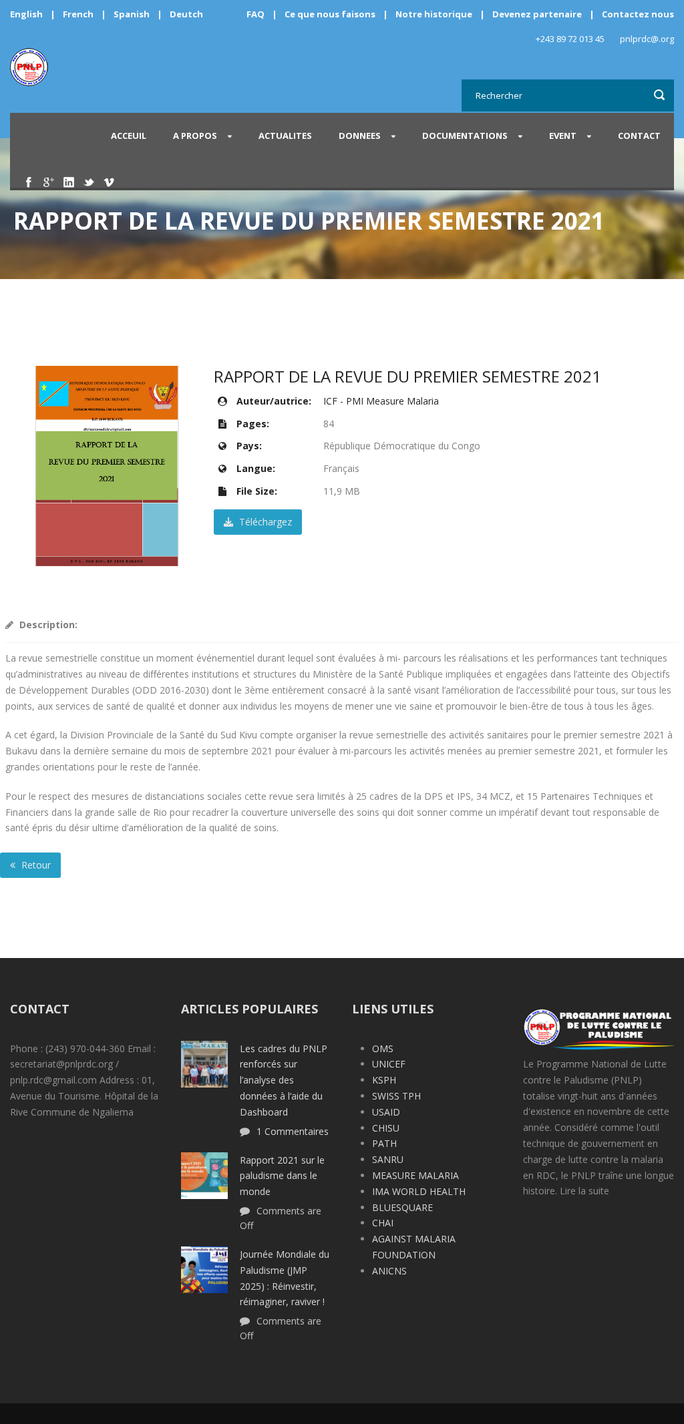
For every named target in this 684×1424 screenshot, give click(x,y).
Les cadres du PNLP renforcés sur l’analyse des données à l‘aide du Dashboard (283, 1080)
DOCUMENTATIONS (465, 136)
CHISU (385, 1128)
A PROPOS (195, 136)
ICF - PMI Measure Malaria (381, 401)
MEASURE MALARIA (415, 1175)
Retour (35, 865)
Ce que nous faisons (330, 14)
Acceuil (128, 136)
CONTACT (639, 136)
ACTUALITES (285, 136)
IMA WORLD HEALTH (419, 1191)
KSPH (384, 1080)
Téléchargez (264, 521)
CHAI (382, 1222)
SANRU (387, 1159)
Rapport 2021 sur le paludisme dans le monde (282, 1176)
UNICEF (388, 1063)
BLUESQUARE (402, 1207)
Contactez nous (638, 14)
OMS (382, 1048)
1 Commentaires (292, 1131)
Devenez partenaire (538, 14)
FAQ (255, 14)
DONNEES (360, 136)
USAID (386, 1112)
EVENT (562, 136)
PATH (384, 1143)
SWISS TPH (396, 1096)
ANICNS (389, 1270)
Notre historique (433, 14)
